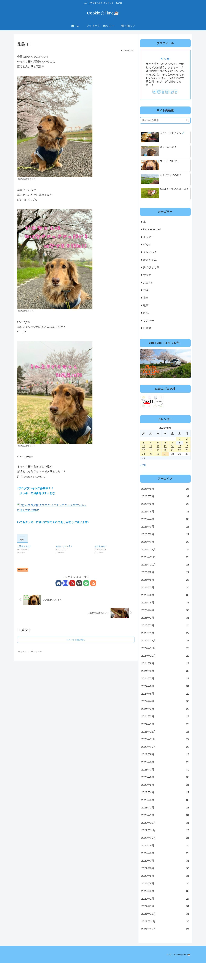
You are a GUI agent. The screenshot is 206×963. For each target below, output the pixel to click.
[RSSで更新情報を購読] (93, 583)
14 (172, 446)
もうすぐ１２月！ (64, 546)
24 (143, 454)
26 (158, 454)
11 (150, 446)
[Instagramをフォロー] (65, 583)
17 (143, 450)
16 (186, 446)
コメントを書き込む (75, 639)
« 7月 (143, 465)
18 (150, 450)
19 (158, 450)
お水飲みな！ (101, 546)
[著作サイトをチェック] (58, 583)
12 (158, 446)
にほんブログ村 (26, 510)
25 (150, 454)
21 (172, 450)
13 (165, 446)
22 (179, 450)
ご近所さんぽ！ (24, 546)
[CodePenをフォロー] (79, 583)
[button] (187, 120)
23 (186, 450)
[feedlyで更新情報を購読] (86, 583)
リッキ (165, 59)
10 (143, 446)
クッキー (23, 569)
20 (165, 450)
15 (179, 446)
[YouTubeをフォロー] (72, 583)
